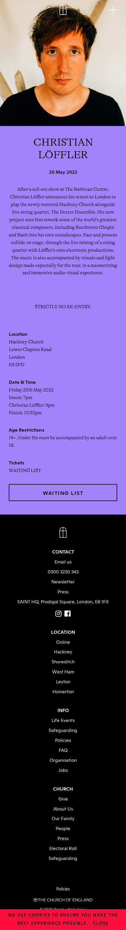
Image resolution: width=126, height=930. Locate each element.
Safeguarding (63, 730)
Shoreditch (63, 661)
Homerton (63, 691)
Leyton (63, 681)
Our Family (63, 818)
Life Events (63, 720)
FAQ (63, 750)
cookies (39, 914)
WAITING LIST (63, 492)
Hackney (63, 651)
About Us (63, 808)
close (101, 923)
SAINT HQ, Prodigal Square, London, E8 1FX (63, 601)
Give (63, 798)
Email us (63, 561)
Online (63, 641)
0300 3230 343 (63, 571)
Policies (63, 740)
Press (63, 591)
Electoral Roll (63, 848)
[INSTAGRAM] (58, 613)
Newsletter (63, 581)
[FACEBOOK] (67, 613)
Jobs (63, 770)
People (63, 828)
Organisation (63, 760)
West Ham (63, 671)
